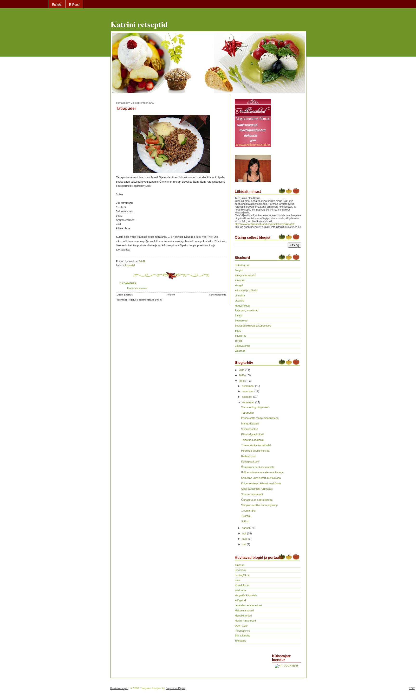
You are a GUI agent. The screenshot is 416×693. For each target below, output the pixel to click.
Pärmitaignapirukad (252, 434)
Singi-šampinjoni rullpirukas (257, 488)
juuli (244, 533)
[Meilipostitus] (146, 261)
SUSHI (245, 521)
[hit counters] (287, 665)
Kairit (237, 580)
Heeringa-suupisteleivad (255, 450)
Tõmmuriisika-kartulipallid (256, 445)
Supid (238, 330)
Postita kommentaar (137, 288)
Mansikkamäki (243, 615)
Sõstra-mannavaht (252, 494)
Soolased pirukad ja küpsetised (253, 325)
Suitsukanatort (249, 429)
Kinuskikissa (242, 585)
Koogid (239, 285)
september (248, 402)
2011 (242, 370)
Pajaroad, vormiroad (246, 310)
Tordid (238, 340)
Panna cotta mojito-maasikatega (260, 418)
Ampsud (239, 565)
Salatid (238, 315)
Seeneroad (241, 320)
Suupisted (240, 335)
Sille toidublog (242, 635)
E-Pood (74, 4)
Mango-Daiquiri (250, 423)
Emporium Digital (175, 688)
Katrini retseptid (139, 24)
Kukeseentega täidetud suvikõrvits (261, 483)
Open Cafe (241, 625)
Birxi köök (240, 570)
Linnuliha (240, 295)
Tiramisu (246, 515)
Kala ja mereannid (245, 275)
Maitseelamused (244, 610)
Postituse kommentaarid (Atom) (145, 299)
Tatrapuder (126, 108)
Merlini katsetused (245, 620)
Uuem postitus (125, 294)
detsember (248, 386)
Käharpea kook (250, 461)
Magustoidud (242, 305)
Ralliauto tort (248, 456)
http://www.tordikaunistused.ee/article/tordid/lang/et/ (264, 224)
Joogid (238, 270)
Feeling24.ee (242, 575)
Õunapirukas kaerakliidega (257, 499)
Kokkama (240, 590)
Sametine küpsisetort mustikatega (261, 477)
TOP (412, 688)
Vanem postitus (217, 294)
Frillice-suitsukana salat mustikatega (262, 472)
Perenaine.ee (242, 630)
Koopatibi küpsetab (246, 595)
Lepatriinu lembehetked (248, 605)
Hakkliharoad (242, 265)
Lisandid (130, 265)
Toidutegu (240, 640)
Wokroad (240, 350)
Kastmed (240, 280)
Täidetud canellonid (252, 439)
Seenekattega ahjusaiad (255, 407)
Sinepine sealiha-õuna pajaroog (259, 505)
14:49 (142, 261)
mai (244, 544)
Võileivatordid (242, 345)
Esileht (57, 4)
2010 (242, 375)
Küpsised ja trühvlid (246, 290)
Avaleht (171, 294)
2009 (242, 380)
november (248, 391)
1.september (248, 510)
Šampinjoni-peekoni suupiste (257, 467)
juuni (245, 538)
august (246, 527)
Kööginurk (241, 600)
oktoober (247, 396)
